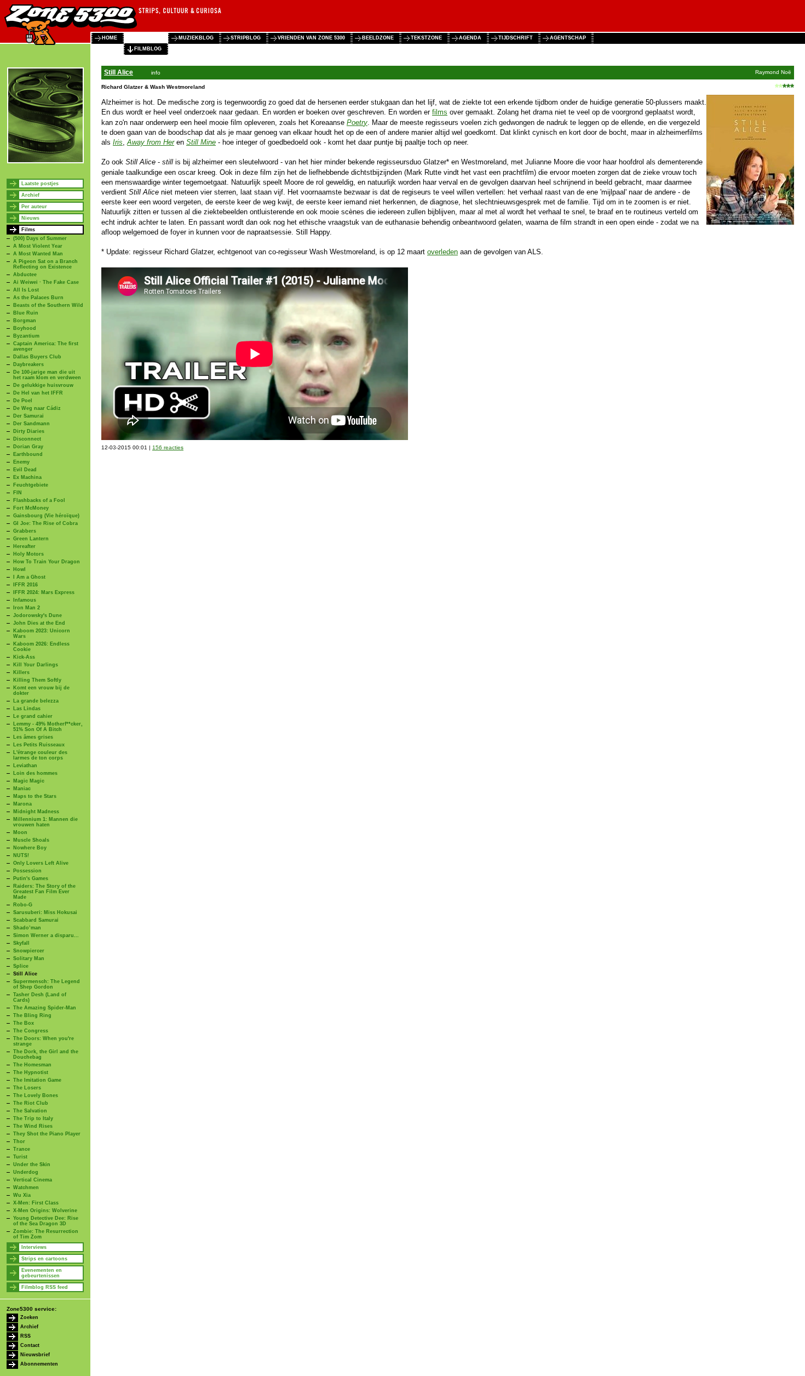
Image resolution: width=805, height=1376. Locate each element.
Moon (20, 832)
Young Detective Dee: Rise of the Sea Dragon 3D (45, 1220)
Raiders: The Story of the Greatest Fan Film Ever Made (44, 891)
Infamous (24, 600)
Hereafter (24, 546)
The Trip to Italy (33, 1118)
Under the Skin (31, 1164)
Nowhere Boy (30, 847)
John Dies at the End (39, 623)
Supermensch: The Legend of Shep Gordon (46, 984)
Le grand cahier (33, 716)
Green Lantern (31, 538)
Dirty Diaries (28, 431)
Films (28, 229)
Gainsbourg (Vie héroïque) (46, 515)
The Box (23, 1023)
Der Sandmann (31, 423)
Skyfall (21, 943)
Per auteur (34, 206)
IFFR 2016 (25, 584)
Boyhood (24, 328)
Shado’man (27, 927)
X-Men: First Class (36, 1203)
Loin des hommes (35, 773)
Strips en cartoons (44, 1258)
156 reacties (167, 447)
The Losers (27, 1087)
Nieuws (30, 218)
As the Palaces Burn (38, 297)
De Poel (22, 400)
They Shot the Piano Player (47, 1134)
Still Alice (25, 974)
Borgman (24, 320)
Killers (21, 672)
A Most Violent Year (37, 246)
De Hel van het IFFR (38, 393)
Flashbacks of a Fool (39, 500)
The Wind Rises (33, 1126)
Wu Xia (22, 1195)
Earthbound (28, 454)
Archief (30, 195)
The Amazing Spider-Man (44, 1007)
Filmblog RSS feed (44, 1287)
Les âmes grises (33, 737)
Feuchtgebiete (30, 485)
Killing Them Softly (37, 680)
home (109, 38)
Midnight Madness (36, 811)
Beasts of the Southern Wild (48, 305)
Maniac (22, 788)
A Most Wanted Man (38, 253)
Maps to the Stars (34, 796)
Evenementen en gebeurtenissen (41, 1272)
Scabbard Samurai (36, 920)
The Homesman (32, 1064)
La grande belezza (36, 701)
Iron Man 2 (26, 607)
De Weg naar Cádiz (37, 408)
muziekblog (196, 38)
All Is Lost (26, 290)
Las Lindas (27, 708)
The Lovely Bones (35, 1095)
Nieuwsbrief (35, 1354)
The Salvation (30, 1111)
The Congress (30, 1031)
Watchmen (26, 1187)
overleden (442, 252)
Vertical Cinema (32, 1180)
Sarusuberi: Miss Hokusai (45, 912)
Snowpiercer (28, 951)
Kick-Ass (24, 657)
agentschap (568, 38)
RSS (25, 1336)
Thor (19, 1141)
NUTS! (21, 855)
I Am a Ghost (29, 577)
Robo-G (22, 904)
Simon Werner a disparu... (46, 935)
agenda (470, 38)
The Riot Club (30, 1103)
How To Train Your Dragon (46, 561)
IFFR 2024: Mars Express (43, 592)
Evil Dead (25, 469)
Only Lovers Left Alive (40, 863)
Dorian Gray (28, 446)
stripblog (246, 38)
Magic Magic (28, 781)
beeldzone (378, 38)
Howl (19, 569)
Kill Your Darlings (35, 664)
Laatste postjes (40, 183)
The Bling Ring (32, 1015)
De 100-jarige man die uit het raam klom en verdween (47, 374)
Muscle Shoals (31, 840)
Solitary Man (28, 958)
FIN (17, 492)
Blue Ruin (25, 313)
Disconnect (27, 439)
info (155, 73)
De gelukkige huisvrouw (43, 385)
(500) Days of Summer (40, 238)
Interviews (34, 1247)
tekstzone (426, 38)
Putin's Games (30, 878)
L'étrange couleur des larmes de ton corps (40, 755)
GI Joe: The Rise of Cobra (45, 523)
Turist (20, 1157)
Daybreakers (28, 364)
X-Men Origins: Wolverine (45, 1210)
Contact (29, 1345)
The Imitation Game (37, 1080)
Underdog (25, 1172)
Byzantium (26, 336)
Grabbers (24, 531)
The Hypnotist (30, 1072)
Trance (21, 1149)
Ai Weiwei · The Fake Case (46, 282)
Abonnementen (39, 1364)
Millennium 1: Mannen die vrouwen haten (45, 822)
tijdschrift (515, 38)
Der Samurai (28, 416)
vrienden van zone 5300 (311, 38)
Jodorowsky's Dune (37, 615)
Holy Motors (28, 554)
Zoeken (29, 1317)
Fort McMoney (31, 508)
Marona (22, 804)
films (439, 112)
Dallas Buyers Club (37, 356)
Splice (20, 966)
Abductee (25, 274)
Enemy (21, 462)
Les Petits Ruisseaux (39, 744)
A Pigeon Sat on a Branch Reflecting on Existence (45, 264)
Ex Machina (27, 477)
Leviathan (25, 765)
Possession (27, 870)
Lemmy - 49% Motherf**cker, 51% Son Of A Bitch (48, 726)
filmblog (148, 49)
